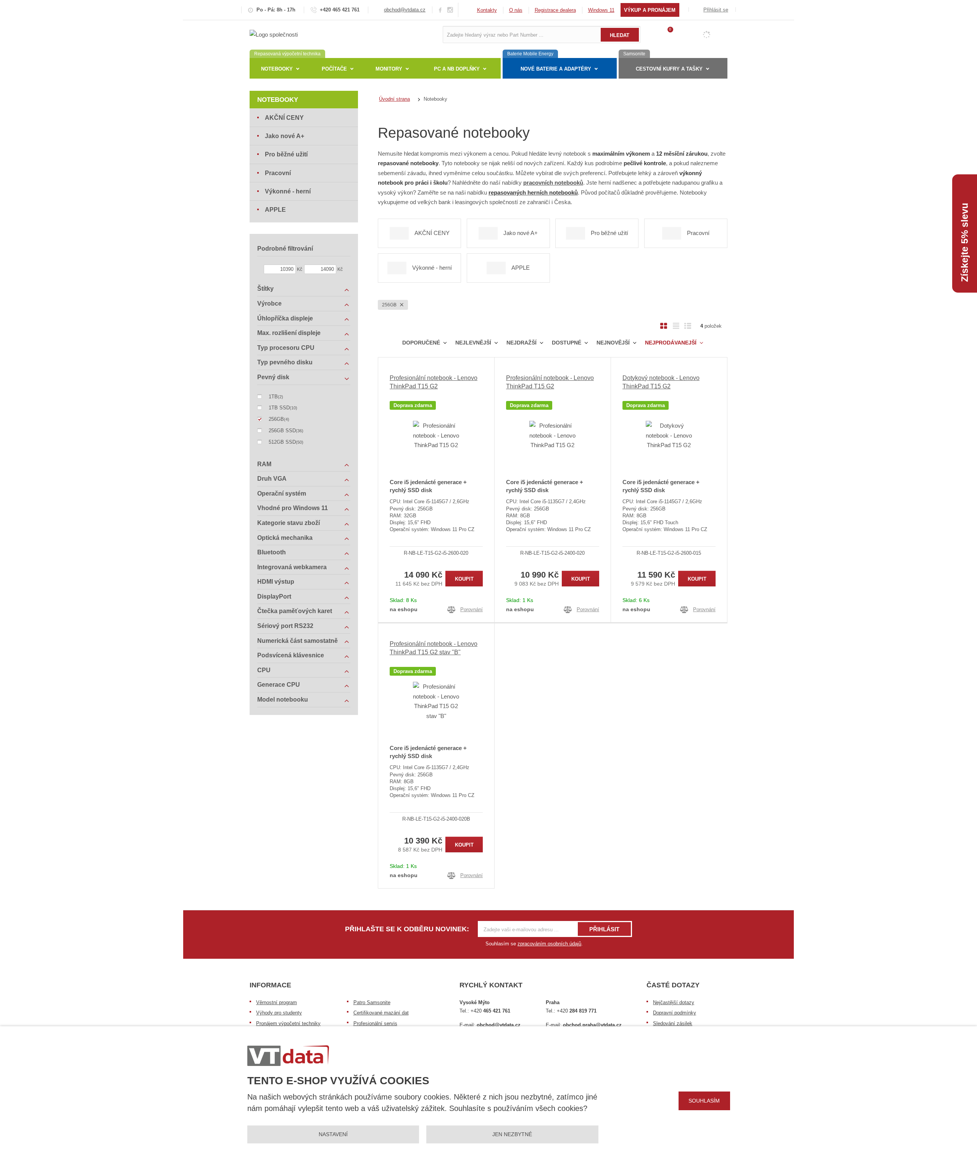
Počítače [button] (334, 69)
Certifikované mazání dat (381, 1013)
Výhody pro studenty (279, 1013)
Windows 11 (601, 10)
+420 (490, 1011)
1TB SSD (279, 408)
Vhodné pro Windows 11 (292, 508)
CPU (264, 670)
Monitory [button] (389, 69)
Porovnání (471, 609)
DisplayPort (274, 596)
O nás (515, 10)
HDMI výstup (275, 581)
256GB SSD (282, 430)
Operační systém (281, 493)
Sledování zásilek (672, 1023)
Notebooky (277, 99)
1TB (273, 396)
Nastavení (333, 1134)
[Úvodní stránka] (274, 34)
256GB (390, 305)
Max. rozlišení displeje (289, 333)
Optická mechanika (285, 538)
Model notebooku (282, 699)
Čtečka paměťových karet (294, 611)
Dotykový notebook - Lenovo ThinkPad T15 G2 (661, 382)
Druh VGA (272, 478)
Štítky (265, 288)
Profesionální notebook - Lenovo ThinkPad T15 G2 (433, 382)
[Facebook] (440, 10)
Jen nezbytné (512, 1134)
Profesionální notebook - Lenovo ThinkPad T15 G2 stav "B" (433, 648)
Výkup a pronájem (650, 10)
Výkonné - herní (288, 191)
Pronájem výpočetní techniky (288, 1023)
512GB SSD (282, 442)
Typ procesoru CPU (285, 348)
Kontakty (487, 10)
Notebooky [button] (277, 69)
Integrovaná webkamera (292, 567)
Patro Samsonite (371, 1002)
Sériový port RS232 (285, 626)
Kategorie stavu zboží (288, 523)
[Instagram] (450, 10)
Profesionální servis (375, 1023)
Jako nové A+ (284, 136)
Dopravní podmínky (674, 1013)
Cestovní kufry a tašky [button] (669, 69)
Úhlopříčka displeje (285, 318)
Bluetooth (271, 552)
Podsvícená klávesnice (290, 655)
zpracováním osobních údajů (549, 944)
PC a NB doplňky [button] (457, 69)
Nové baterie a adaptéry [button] (556, 69)
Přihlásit (604, 929)
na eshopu (404, 609)
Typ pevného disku (285, 362)
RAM (264, 464)
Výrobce (269, 303)
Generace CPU (278, 684)
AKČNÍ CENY (284, 117)
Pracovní (278, 173)
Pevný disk (273, 377)
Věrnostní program (276, 1002)
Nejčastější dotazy (673, 1002)
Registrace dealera (555, 10)
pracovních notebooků (553, 182)
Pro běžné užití (286, 154)
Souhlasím (704, 1101)
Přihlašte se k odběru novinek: (407, 929)
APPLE (275, 209)
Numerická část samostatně (297, 641)
